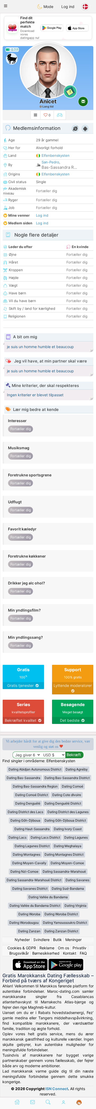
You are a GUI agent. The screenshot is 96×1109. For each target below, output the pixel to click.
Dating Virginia (75, 906)
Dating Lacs (17, 837)
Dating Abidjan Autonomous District (35, 769)
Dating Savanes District (29, 889)
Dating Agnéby (77, 769)
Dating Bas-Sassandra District (67, 778)
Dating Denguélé (27, 803)
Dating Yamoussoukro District (65, 923)
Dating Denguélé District (63, 803)
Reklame (46, 948)
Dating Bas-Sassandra (23, 778)
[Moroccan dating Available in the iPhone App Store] (31, 961)
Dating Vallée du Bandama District (35, 906)
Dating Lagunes (76, 837)
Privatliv (79, 948)
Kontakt (69, 953)
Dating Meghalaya (67, 846)
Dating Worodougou (24, 923)
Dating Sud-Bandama (68, 889)
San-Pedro (50, 162)
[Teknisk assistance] (79, 1102)
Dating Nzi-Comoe (24, 871)
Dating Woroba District (61, 914)
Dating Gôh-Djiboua (25, 820)
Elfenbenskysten (56, 155)
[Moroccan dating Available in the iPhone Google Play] (66, 961)
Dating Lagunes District (32, 846)
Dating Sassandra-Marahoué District (34, 880)
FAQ (83, 953)
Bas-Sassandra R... (59, 167)
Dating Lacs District (45, 837)
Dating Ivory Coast (68, 829)
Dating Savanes (77, 880)
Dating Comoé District (31, 795)
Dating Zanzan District (61, 931)
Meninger (73, 939)
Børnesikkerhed (45, 953)
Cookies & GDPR (21, 948)
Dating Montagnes (26, 854)
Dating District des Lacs (25, 812)
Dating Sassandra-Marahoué (64, 871)
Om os (63, 948)
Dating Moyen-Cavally (29, 863)
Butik (57, 939)
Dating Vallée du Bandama (48, 897)
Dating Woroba (29, 914)
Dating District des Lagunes (68, 812)
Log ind (67, 6)
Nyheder (22, 939)
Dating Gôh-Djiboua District (65, 820)
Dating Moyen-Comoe (67, 863)
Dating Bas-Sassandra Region (35, 786)
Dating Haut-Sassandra (32, 829)
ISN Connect (56, 1088)
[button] (5, 6)
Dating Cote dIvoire (66, 795)
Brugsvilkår (19, 953)
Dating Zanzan (29, 931)
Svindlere (41, 939)
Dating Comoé (72, 786)
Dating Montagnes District (64, 854)
